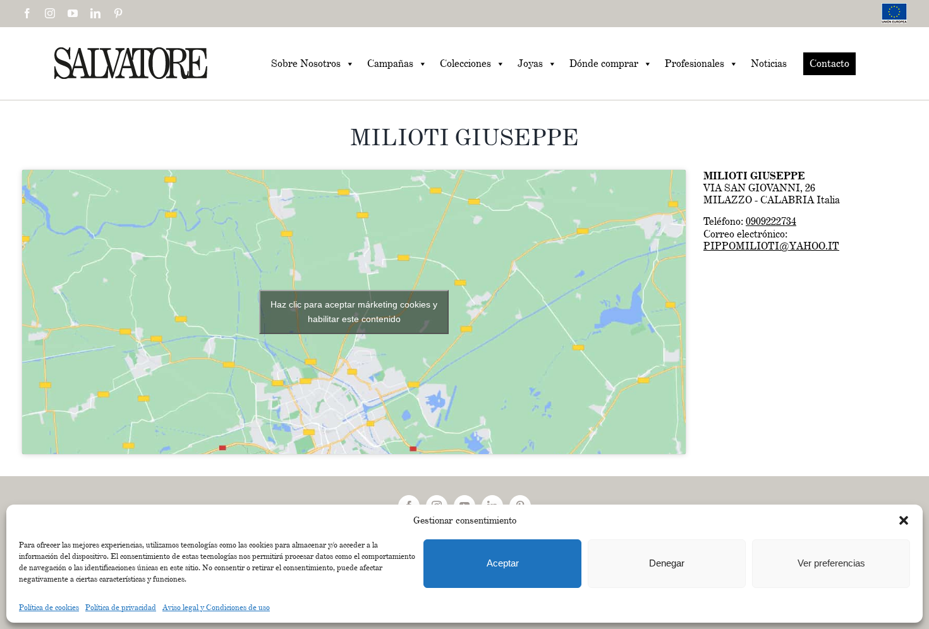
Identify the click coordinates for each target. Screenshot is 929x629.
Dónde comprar (603, 63)
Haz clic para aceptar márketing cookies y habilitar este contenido (353, 311)
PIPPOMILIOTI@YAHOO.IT (771, 246)
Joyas (530, 63)
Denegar (666, 563)
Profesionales (694, 63)
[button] (903, 520)
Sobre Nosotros (306, 63)
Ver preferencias (831, 563)
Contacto (829, 63)
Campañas (390, 63)
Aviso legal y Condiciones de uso (216, 607)
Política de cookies (49, 607)
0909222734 (771, 221)
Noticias (769, 63)
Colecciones (465, 63)
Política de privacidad (120, 607)
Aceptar (503, 563)
